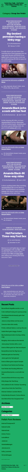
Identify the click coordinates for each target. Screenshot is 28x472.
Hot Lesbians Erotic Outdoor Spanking (13, 384)
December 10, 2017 (15, 242)
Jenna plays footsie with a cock (11, 344)
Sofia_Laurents (6, 451)
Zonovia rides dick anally (9, 324)
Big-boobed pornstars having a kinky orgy (14, 36)
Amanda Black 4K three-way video (14, 175)
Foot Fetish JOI (2, 459)
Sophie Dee (6, 296)
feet (20, 291)
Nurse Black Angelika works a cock (12, 308)
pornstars (18, 53)
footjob (20, 153)
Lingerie (5, 102)
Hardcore (5, 28)
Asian (5, 291)
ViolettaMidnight (6, 444)
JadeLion (4, 441)
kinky (3, 57)
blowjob (16, 153)
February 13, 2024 (15, 46)
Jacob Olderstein (15, 240)
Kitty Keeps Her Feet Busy (9, 381)
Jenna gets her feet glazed (10, 358)
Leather (12, 28)
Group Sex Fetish (20, 26)
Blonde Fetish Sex (14, 22)
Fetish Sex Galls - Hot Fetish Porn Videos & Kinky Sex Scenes (14, 4)
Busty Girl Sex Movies (14, 24)
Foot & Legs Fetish (20, 99)
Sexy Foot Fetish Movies (17, 102)
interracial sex (16, 293)
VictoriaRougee (6, 455)
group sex (9, 293)
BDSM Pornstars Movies (14, 21)
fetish (19, 86)
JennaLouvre (5, 448)
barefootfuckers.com (12, 291)
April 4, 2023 (22, 180)
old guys (6, 193)
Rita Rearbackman (16, 43)
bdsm (5, 86)
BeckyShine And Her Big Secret (11, 351)
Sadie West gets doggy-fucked (11, 331)
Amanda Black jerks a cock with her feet (14, 109)
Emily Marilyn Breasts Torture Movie (13, 395)
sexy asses (14, 294)
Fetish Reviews (8, 459)
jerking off (13, 128)
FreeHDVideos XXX (5, 459)
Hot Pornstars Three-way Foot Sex (14, 235)
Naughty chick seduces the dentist (12, 340)
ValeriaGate (5, 430)
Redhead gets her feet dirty (10, 354)
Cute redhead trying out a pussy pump (13, 312)
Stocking (14, 29)
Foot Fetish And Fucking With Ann (12, 368)
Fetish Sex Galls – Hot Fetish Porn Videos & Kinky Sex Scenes (10, 467)
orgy (10, 61)
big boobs (9, 86)
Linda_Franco (5, 434)
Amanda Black (6, 122)
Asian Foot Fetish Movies (14, 227)
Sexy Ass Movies (20, 28)
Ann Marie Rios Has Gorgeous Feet (12, 398)
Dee (18, 248)
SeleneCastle (5, 427)
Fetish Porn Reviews (11, 419)
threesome (20, 122)
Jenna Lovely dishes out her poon (12, 321)
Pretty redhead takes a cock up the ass (14, 328)
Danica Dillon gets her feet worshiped (13, 347)
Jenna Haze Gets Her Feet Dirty (11, 388)
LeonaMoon (5, 437)
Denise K (15, 86)
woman (3, 191)
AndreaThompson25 (8, 423)
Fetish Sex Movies (8, 26)
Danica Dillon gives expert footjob (12, 361)
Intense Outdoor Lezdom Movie (11, 391)
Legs (23, 100)
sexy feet (20, 294)
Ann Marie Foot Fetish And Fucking (12, 365)
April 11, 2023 (22, 115)
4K (4, 153)
